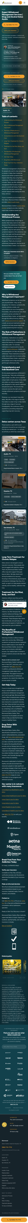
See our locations (7, 926)
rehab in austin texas (13, 202)
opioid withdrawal (12, 349)
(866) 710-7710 (16, 666)
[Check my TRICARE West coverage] (20, 1095)
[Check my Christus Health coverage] (8, 1090)
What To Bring (5, 1200)
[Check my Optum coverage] (20, 1058)
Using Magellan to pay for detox (11, 807)
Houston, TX (5, 1160)
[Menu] (24, 2)
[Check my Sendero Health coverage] (8, 1095)
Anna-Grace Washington (14, 47)
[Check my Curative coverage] (8, 1063)
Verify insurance (9, 286)
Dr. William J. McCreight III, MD (11, 52)
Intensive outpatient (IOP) (9, 1183)
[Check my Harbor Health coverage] (8, 1053)
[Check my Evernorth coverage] (20, 1053)
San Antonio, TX (6, 1162)
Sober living (5, 1180)
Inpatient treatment (7, 1175)
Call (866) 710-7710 (11, 25)
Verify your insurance (10, 30)
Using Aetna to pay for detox (10, 803)
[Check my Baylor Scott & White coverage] (20, 1090)
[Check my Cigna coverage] (20, 1074)
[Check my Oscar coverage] (8, 1058)
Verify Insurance (10, 262)
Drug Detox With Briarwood (12, 160)
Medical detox (5, 1173)
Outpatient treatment (7, 1178)
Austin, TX (4, 1157)
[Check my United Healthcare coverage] (8, 1079)
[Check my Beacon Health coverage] (8, 1085)
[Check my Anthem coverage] (20, 1069)
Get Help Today (8, 157)
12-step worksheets (7, 1206)
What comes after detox (8, 1188)
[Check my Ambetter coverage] (8, 1069)
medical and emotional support (14, 321)
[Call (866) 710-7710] (20, 2)
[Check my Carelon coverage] (20, 1063)
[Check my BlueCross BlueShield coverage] (20, 1079)
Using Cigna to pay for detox (10, 799)
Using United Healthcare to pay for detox (14, 796)
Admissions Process (7, 1196)
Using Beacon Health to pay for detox (13, 810)
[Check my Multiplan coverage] (8, 1074)
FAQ (3, 1198)
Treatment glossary (7, 1203)
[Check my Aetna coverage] (20, 1085)
